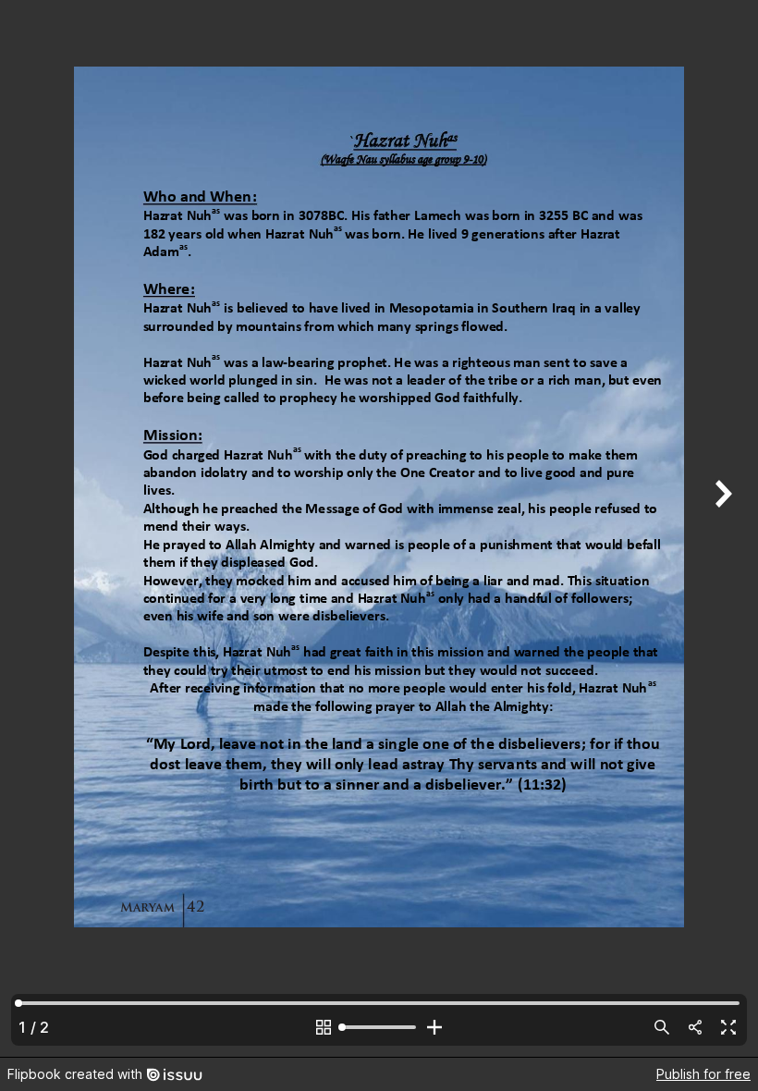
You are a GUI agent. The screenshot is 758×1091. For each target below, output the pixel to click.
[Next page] (721, 528)
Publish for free (703, 1074)
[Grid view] (323, 1027)
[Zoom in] (434, 1027)
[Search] (662, 1027)
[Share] (695, 1027)
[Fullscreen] (728, 1027)
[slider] (379, 1027)
